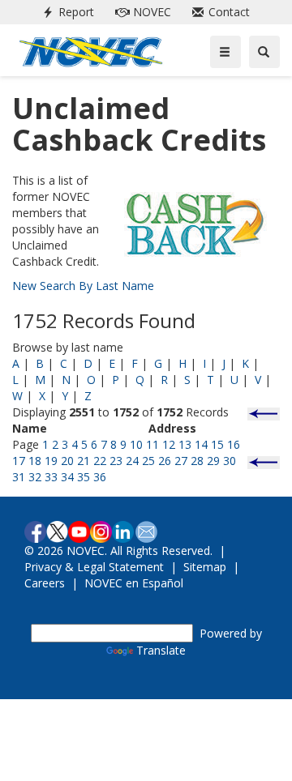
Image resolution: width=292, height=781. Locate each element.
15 (217, 444)
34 (67, 476)
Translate (161, 650)
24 (132, 460)
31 (18, 476)
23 (116, 460)
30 (229, 460)
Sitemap (204, 566)
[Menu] (225, 52)
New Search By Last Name (83, 285)
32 (34, 476)
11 (152, 444)
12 (168, 444)
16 (233, 444)
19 (51, 460)
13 (184, 444)
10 (136, 444)
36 (99, 476)
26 (164, 460)
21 (83, 460)
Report (65, 11)
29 (213, 460)
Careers (44, 583)
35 (83, 476)
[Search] (264, 52)
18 (34, 460)
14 (201, 444)
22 (99, 460)
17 (18, 460)
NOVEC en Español (133, 583)
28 (197, 460)
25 (148, 460)
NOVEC (140, 11)
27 (180, 460)
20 (67, 460)
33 (51, 476)
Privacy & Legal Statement (94, 566)
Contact (218, 11)
